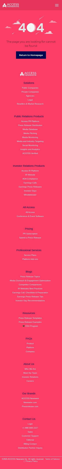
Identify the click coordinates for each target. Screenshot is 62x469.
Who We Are (30, 369)
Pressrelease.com (30, 406)
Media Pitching (30, 133)
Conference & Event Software (30, 216)
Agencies (30, 96)
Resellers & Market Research (30, 104)
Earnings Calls (30, 183)
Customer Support (30, 436)
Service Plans (30, 255)
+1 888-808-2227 (30, 428)
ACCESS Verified (30, 153)
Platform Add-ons (30, 259)
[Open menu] (57, 5)
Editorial (30, 440)
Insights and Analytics (30, 149)
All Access (30, 212)
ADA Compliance (30, 179)
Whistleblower (30, 195)
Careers (30, 381)
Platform (30, 347)
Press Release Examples (30, 322)
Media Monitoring (30, 137)
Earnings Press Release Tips (30, 296)
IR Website (30, 175)
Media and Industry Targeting (30, 141)
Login (30, 424)
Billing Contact (30, 444)
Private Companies (30, 92)
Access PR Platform (30, 121)
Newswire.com (30, 402)
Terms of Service (52, 459)
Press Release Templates (30, 318)
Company (30, 351)
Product (30, 343)
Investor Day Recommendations (30, 300)
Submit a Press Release (30, 238)
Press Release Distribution (30, 125)
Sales (30, 432)
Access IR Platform (30, 171)
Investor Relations (30, 377)
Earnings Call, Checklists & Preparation (30, 292)
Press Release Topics (30, 276)
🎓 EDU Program (30, 326)
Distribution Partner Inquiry (30, 448)
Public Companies (30, 88)
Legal (30, 100)
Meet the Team (30, 373)
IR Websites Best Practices (30, 288)
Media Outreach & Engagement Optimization (30, 280)
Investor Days (30, 191)
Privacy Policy (32, 461)
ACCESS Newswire (30, 398)
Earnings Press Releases (30, 187)
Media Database (30, 129)
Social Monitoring (30, 145)
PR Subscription (30, 233)
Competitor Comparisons (30, 284)
